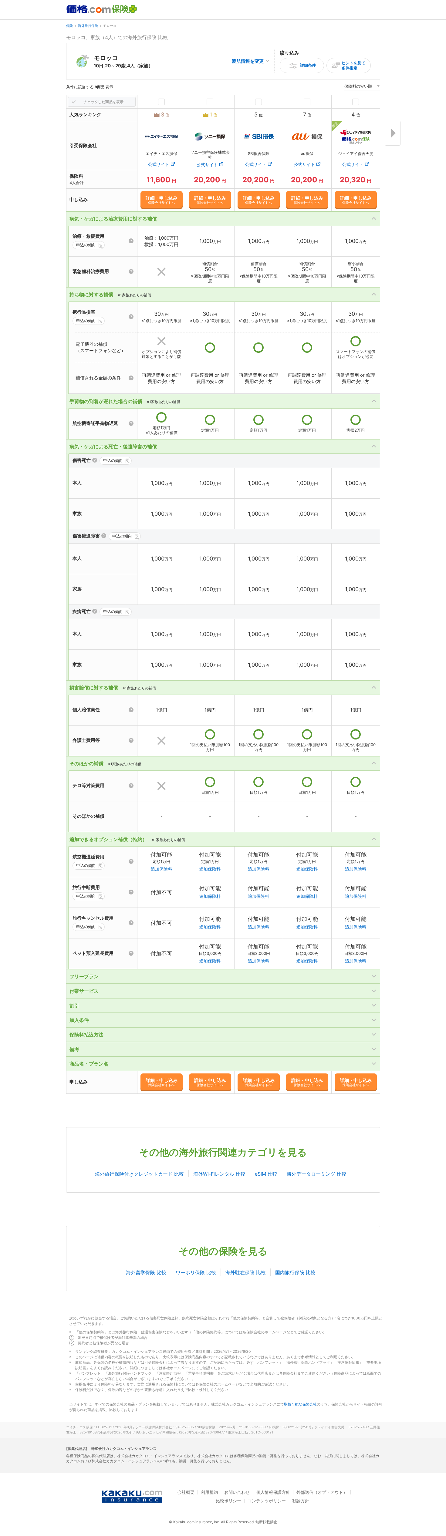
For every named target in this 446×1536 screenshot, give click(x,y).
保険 (69, 26)
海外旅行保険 (88, 26)
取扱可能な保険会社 (300, 1404)
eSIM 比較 (266, 1174)
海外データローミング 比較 (316, 1174)
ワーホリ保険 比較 (196, 1272)
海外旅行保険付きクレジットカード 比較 (139, 1174)
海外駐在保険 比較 (245, 1272)
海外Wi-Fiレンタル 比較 (219, 1174)
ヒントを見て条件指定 (353, 65)
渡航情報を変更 (248, 61)
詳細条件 (308, 65)
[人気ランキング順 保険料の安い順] (362, 87)
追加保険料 (161, 868)
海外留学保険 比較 (146, 1272)
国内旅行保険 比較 (295, 1272)
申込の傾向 (86, 244)
